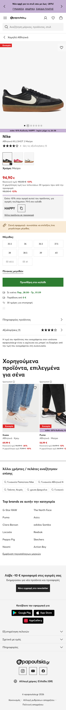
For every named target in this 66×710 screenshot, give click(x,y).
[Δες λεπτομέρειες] (61, 319)
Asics (37, 517)
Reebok (38, 532)
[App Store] (44, 613)
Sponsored (7, 381)
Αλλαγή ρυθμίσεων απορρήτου (38, 700)
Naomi (6, 546)
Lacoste (7, 532)
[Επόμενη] (61, 6)
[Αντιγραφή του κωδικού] (21, 208)
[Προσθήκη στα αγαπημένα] (62, 47)
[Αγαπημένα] (53, 18)
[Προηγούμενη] (4, 6)
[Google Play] (22, 613)
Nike (7, 136)
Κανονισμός (14, 700)
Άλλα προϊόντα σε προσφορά (19, 215)
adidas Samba (42, 524)
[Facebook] (43, 671)
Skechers (39, 539)
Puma (6, 517)
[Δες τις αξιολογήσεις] (61, 330)
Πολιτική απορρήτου (33, 704)
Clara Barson (10, 524)
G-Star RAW (10, 510)
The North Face (43, 510)
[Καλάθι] (61, 18)
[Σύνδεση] (45, 18)
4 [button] (25, 145)
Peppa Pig (9, 539)
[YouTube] (33, 671)
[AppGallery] (33, 620)
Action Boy (40, 546)
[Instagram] (23, 671)
